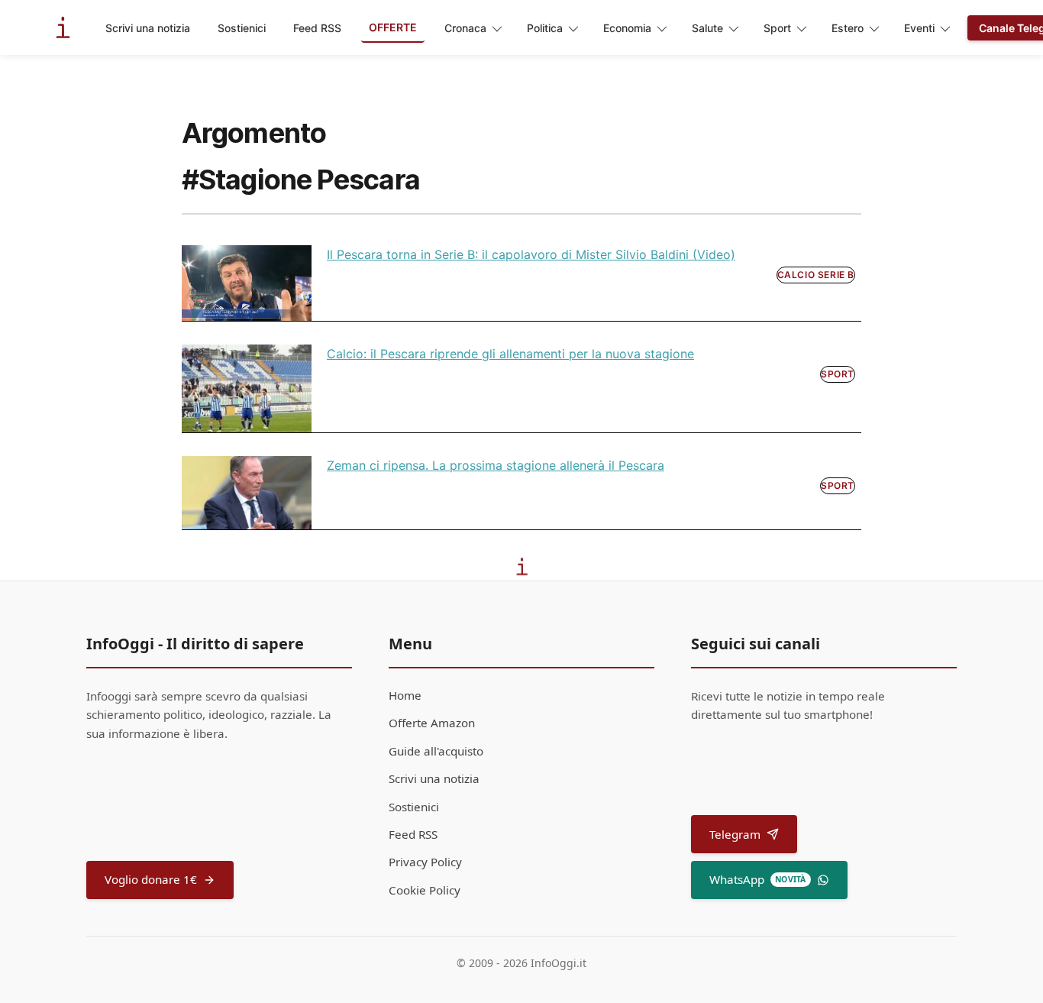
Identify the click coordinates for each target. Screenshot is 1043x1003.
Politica (545, 27)
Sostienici (242, 27)
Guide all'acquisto (436, 751)
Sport (777, 27)
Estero (847, 27)
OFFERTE (393, 27)
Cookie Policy (424, 890)
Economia (627, 27)
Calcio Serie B (815, 274)
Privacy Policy (425, 861)
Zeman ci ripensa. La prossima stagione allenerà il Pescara (495, 465)
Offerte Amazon (432, 722)
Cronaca (465, 27)
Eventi (919, 27)
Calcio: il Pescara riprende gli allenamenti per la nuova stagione (510, 353)
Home (405, 695)
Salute (707, 27)
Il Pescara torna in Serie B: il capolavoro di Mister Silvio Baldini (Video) (531, 254)
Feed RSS (317, 27)
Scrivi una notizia (147, 27)
